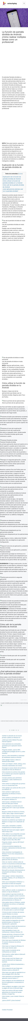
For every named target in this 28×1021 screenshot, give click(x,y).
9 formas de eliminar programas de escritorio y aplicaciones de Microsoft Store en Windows (14, 848)
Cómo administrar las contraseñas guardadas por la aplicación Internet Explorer (12, 745)
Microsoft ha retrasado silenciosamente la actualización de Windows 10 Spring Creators (13, 871)
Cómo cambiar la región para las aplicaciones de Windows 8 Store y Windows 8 (11, 793)
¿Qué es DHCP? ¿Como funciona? (11, 1000)
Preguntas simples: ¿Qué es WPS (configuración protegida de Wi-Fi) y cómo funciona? (13, 751)
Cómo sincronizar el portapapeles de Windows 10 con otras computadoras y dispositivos (12, 853)
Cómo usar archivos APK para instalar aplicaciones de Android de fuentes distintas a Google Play (12, 992)
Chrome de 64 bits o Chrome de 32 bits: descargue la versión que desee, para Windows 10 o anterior (13, 936)
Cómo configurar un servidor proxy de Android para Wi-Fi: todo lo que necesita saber (13, 807)
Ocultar (20, 173)
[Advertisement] (14, 60)
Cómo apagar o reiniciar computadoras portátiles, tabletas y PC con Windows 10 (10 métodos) (13, 877)
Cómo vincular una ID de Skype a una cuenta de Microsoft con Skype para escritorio (12, 960)
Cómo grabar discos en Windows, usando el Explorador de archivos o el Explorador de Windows (13, 904)
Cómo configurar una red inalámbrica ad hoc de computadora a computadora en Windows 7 (13, 982)
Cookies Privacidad (7, 1009)
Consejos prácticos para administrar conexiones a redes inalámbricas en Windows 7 (12, 779)
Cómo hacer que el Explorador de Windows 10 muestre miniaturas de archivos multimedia (14, 942)
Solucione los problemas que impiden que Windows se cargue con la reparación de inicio (13, 821)
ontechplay (12, 3)
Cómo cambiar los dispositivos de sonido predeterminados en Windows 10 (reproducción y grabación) (13, 922)
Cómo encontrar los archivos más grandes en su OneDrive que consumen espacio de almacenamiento (13, 773)
